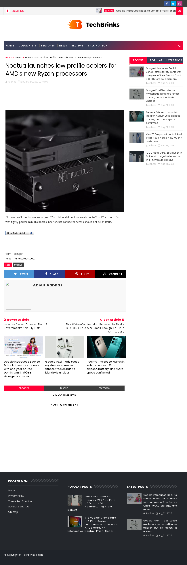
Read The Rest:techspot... (20, 258)
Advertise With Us (18, 506)
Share (54, 274)
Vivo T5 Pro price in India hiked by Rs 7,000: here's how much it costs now (164, 137)
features (48, 45)
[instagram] (179, 3)
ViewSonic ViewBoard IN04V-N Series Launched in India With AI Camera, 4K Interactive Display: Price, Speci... (92, 524)
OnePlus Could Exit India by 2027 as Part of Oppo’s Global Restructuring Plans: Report (91, 503)
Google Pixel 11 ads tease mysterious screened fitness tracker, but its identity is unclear (62, 367)
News (102, 10)
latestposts (174, 60)
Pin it (85, 274)
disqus (64, 388)
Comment (115, 274)
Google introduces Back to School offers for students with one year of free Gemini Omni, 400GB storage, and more (22, 369)
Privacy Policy (16, 495)
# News (18, 264)
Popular (156, 60)
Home (10, 45)
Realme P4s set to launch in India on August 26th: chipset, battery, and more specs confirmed (106, 367)
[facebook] (167, 3)
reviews (77, 45)
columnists (27, 45)
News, (45, 81)
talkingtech (98, 45)
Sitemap (13, 512)
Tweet (24, 274)
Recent (138, 60)
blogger (24, 388)
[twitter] (173, 3)
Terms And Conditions (21, 501)
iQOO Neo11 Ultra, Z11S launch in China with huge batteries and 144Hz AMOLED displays (164, 156)
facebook (104, 388)
